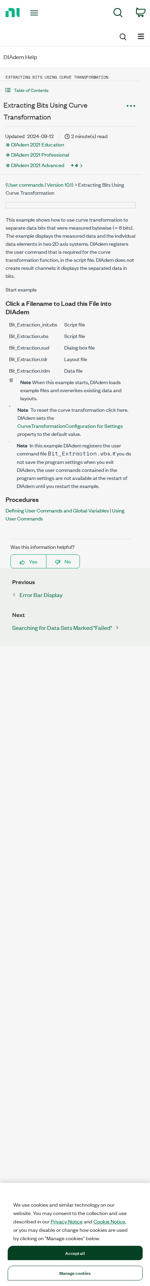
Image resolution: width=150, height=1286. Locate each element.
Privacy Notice (67, 1221)
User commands (25, 184)
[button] (70, 90)
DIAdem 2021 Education (37, 144)
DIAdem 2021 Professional (40, 154)
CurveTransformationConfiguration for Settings (70, 425)
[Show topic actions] (131, 106)
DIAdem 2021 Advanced (37, 164)
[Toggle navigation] (36, 13)
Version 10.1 (59, 184)
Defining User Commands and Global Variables (57, 510)
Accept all (74, 1252)
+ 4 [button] (74, 164)
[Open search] (122, 36)
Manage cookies (75, 1272)
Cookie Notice (109, 1221)
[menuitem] (118, 14)
